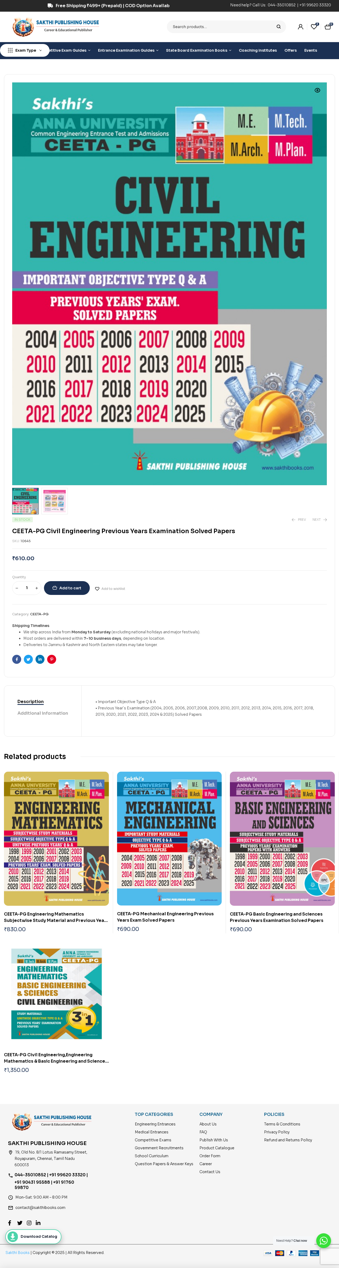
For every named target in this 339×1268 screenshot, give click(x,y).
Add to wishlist (113, 589)
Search (278, 26)
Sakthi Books (18, 1252)
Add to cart (70, 588)
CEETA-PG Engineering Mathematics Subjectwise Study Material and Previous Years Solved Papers (56, 920)
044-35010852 (282, 5)
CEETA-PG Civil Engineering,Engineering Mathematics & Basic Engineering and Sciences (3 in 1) (56, 1061)
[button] (318, 90)
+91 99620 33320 (315, 5)
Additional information (42, 713)
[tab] (42, 702)
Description (30, 701)
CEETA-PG (39, 614)
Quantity (19, 577)
